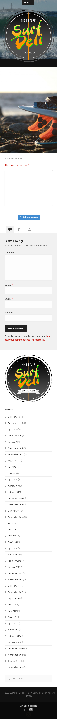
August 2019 (13, 460)
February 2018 (14, 561)
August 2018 (13, 523)
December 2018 (15, 498)
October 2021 (14, 417)
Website (9, 312)
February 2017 (14, 636)
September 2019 (16, 454)
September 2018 (16, 517)
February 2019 (14, 492)
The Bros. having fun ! (17, 165)
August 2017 (13, 598)
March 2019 (13, 486)
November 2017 (15, 580)
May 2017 (12, 617)
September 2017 (15, 592)
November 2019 (15, 448)
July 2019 (12, 467)
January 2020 (14, 442)
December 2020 (15, 423)
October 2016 (14, 661)
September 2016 (16, 667)
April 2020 (13, 429)
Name (9, 285)
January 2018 (14, 567)
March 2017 (13, 629)
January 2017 (14, 642)
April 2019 (12, 479)
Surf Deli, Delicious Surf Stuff (23, 693)
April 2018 (12, 548)
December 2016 (15, 648)
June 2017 (12, 611)
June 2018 (12, 536)
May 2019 (12, 473)
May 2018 (12, 542)
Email (9, 299)
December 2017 (15, 573)
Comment (10, 252)
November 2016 (15, 655)
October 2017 (14, 586)
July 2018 (12, 529)
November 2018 (15, 504)
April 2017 (12, 623)
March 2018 (13, 554)
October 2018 (14, 511)
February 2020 (14, 436)
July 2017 (12, 605)
